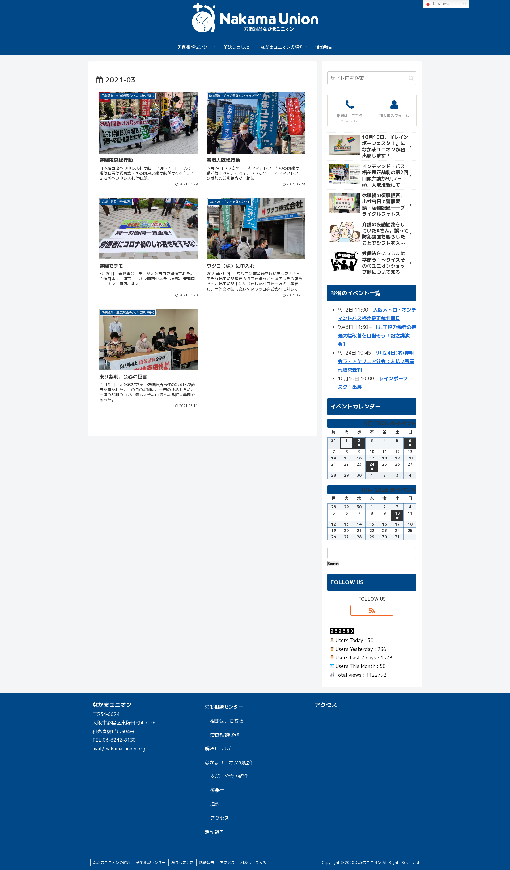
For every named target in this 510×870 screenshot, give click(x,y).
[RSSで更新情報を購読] (371, 610)
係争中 (217, 790)
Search (333, 563)
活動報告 (214, 832)
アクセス (219, 818)
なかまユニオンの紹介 (229, 762)
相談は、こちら (227, 721)
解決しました (219, 748)
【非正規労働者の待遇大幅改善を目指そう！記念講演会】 (377, 336)
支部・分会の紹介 (229, 776)
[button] (411, 78)
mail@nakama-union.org (118, 748)
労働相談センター (224, 706)
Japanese (441, 4)
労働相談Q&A (225, 734)
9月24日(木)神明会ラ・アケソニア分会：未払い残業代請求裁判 (376, 361)
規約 (215, 804)
